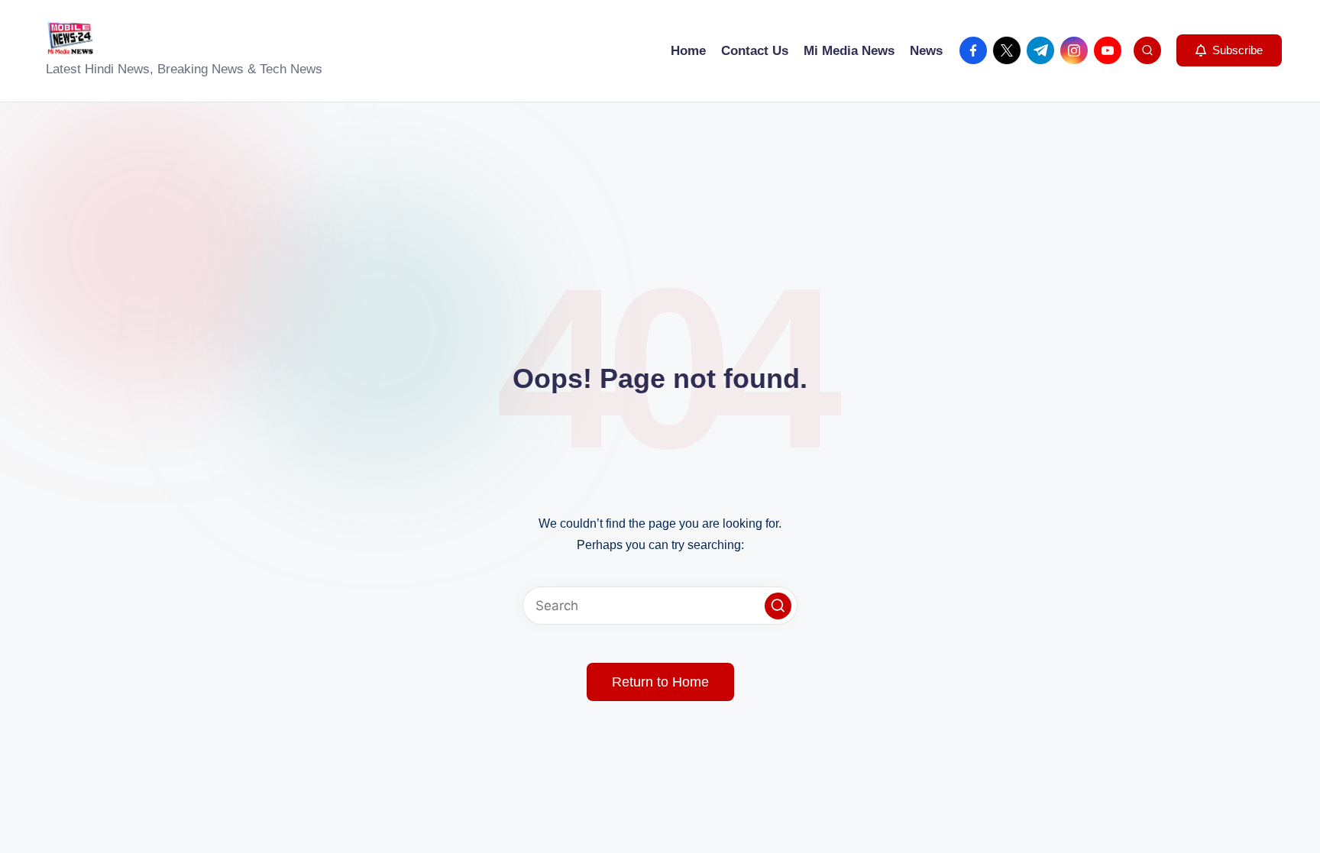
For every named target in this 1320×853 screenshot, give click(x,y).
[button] (1229, 50)
